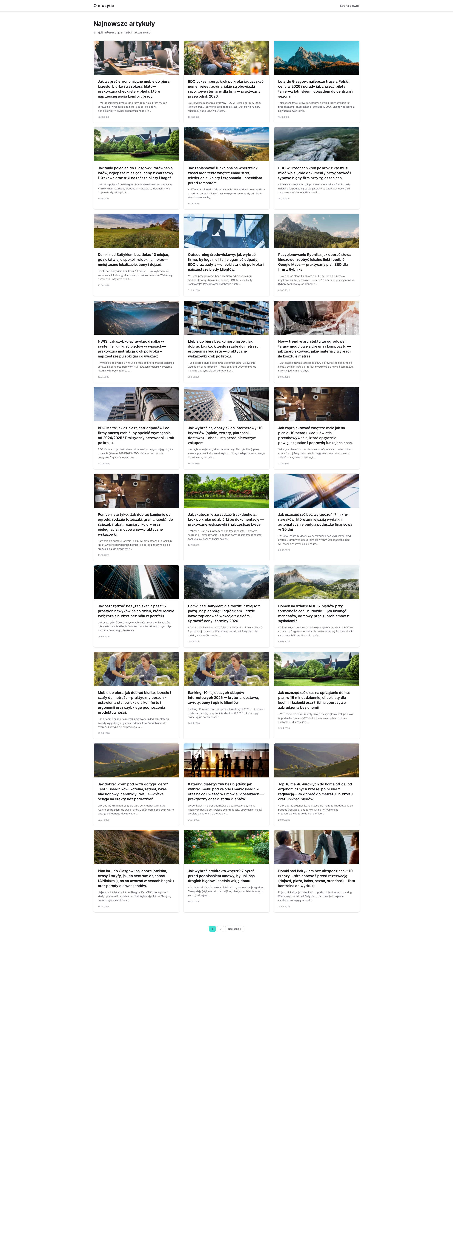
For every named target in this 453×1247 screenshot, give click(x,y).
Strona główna (350, 5)
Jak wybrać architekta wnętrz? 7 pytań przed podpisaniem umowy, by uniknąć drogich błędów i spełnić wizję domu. (221, 876)
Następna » (234, 928)
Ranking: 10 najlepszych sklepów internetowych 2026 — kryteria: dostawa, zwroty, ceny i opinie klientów (223, 698)
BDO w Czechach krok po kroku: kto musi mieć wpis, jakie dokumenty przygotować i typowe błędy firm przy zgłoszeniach (314, 173)
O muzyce (103, 5)
